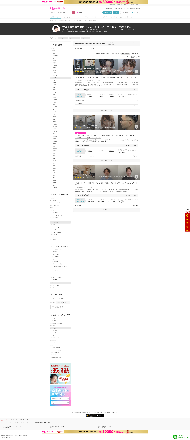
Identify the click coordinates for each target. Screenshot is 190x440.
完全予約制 (79, 20)
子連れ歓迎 (53, 332)
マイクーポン (126, 12)
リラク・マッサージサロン (91, 17)
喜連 (54, 158)
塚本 (54, 94)
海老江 (54, 168)
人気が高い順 (115, 53)
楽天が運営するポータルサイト (105, 426)
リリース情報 (107, 412)
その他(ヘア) (53, 251)
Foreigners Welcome (55, 357)
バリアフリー (53, 354)
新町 (54, 163)
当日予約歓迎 (53, 330)
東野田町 (55, 99)
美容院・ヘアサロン (55, 17)
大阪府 (65, 20)
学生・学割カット (54, 205)
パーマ (52, 220)
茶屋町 (54, 60)
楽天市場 (137, 4)
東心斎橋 (55, 124)
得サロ (52, 287)
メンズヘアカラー (54, 256)
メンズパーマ (53, 259)
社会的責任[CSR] (18, 435)
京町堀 (54, 160)
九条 (54, 165)
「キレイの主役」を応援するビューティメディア (11, 426)
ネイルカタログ (113, 17)
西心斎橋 (55, 126)
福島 (54, 170)
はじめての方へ (109, 8)
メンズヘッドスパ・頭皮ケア (57, 264)
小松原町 (55, 65)
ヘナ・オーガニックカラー (56, 215)
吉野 (54, 173)
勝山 (54, 133)
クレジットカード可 (55, 347)
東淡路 (54, 97)
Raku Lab (136, 17)
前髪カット (53, 207)
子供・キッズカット (55, 202)
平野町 (54, 111)
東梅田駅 (92, 48)
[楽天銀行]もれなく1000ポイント (115, 4)
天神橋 (54, 72)
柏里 (54, 175)
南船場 (54, 121)
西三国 (54, 89)
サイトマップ (89, 412)
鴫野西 (54, 102)
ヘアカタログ (104, 17)
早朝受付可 (53, 320)
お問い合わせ (96, 412)
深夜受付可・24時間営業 (56, 323)
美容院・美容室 (53, 20)
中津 (54, 80)
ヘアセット (53, 239)
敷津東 (54, 182)
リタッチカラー (54, 212)
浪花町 (54, 67)
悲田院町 (55, 136)
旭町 (54, 146)
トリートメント (54, 229)
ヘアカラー (53, 210)
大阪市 (70, 20)
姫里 (54, 177)
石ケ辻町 (55, 131)
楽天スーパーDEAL (55, 285)
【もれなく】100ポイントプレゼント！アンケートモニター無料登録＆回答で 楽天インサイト (30, 422)
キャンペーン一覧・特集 (126, 17)
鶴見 (54, 104)
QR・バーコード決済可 (56, 350)
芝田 (54, 58)
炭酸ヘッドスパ (54, 234)
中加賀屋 (55, 187)
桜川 (54, 185)
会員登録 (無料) (107, 12)
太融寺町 (55, 75)
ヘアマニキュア (54, 217)
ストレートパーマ (54, 227)
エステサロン (79, 17)
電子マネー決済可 (54, 352)
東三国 (54, 85)
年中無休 (52, 325)
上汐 (54, 114)
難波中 (54, 180)
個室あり (52, 335)
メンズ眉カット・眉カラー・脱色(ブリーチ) (59, 267)
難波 (54, 119)
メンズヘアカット (54, 254)
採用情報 (25, 435)
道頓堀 (54, 116)
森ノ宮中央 (55, 107)
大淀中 (54, 82)
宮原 (54, 87)
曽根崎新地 (55, 55)
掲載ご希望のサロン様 (135, 8)
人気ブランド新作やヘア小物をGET (58, 426)
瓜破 (54, 155)
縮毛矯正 (52, 224)
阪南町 (54, 143)
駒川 (54, 153)
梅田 (54, 53)
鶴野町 (54, 63)
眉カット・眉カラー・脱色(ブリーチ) (59, 246)
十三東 (54, 92)
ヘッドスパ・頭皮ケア (55, 232)
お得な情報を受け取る (123, 8)
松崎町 (54, 151)
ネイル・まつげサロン (68, 17)
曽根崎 (74, 20)
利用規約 (84, 412)
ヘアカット (53, 200)
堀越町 (54, 138)
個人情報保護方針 (9, 435)
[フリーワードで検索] (73, 12)
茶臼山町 (55, 141)
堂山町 (54, 70)
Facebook (113, 412)
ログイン (116, 12)
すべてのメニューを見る (131, 89)
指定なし (52, 198)
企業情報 (3, 435)
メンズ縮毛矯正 (54, 261)
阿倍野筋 (55, 148)
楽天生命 (132, 4)
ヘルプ (115, 8)
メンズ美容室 (60, 20)
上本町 (54, 129)
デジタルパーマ (86, 20)
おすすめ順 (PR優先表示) (103, 53)
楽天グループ (126, 4)
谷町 (54, 109)
